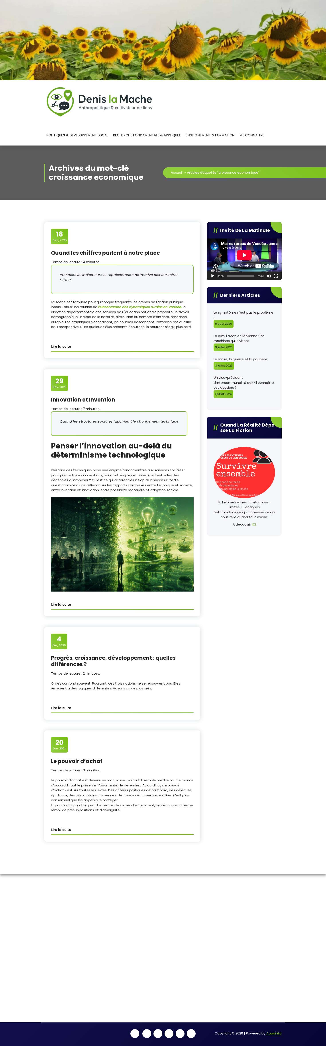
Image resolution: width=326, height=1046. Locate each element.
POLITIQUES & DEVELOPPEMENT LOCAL (77, 135)
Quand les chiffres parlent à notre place (105, 252)
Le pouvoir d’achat (76, 761)
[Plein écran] (276, 276)
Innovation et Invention (83, 399)
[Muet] (269, 276)
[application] (244, 259)
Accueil (177, 172)
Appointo (274, 1033)
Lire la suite (61, 346)
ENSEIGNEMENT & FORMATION (210, 135)
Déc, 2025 (60, 236)
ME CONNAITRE (252, 135)
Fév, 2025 (59, 641)
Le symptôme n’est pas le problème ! (243, 315)
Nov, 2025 (60, 383)
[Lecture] (212, 276)
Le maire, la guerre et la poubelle (240, 359)
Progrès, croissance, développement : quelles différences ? (113, 661)
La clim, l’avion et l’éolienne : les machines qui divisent (239, 338)
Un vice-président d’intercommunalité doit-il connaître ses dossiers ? (244, 382)
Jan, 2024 (60, 745)
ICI (254, 524)
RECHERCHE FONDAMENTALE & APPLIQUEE (147, 135)
